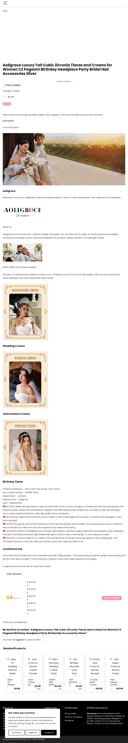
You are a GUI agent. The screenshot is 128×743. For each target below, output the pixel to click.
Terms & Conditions (73, 717)
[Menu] (6, 3)
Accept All (48, 732)
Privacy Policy (70, 713)
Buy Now (7, 103)
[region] (32, 723)
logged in (20, 639)
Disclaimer (69, 720)
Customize (16, 732)
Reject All (33, 732)
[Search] (121, 3)
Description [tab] (8, 120)
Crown (16, 90)
